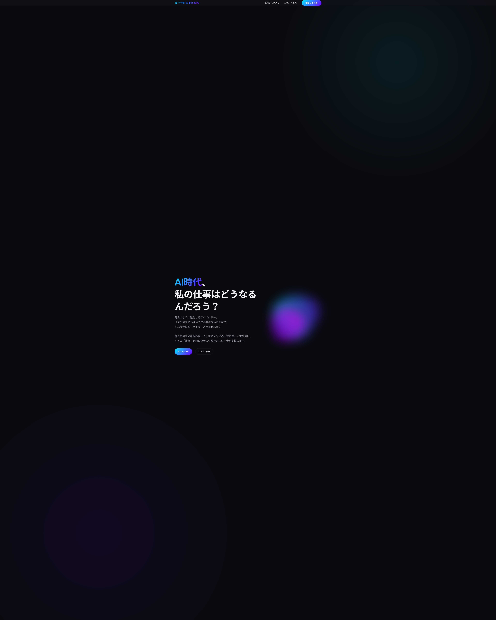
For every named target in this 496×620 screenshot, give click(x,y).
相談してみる (311, 3)
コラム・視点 (290, 2)
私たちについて (272, 2)
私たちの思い (183, 351)
